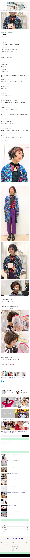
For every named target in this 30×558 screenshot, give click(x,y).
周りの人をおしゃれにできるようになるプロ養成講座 (15, 547)
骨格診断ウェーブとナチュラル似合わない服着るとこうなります (13, 454)
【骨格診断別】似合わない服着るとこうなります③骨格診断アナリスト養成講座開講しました (17, 492)
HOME (1, 542)
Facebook (13, 554)
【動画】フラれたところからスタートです (11, 505)
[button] (15, 288)
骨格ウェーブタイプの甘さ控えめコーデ (15, 378)
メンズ (15, 523)
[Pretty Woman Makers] (14, 1)
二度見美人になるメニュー (20, 377)
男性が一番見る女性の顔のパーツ (3, 377)
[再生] (1, 295)
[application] (15, 288)
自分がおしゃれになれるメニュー (15, 544)
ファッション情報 (15, 531)
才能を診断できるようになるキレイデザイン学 (15, 549)
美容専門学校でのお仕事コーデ (24, 377)
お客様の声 (13, 550)
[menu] (29, 1)
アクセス (19, 542)
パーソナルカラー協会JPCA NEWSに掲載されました (11, 378)
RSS (16, 554)
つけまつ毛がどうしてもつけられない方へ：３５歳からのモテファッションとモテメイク (7, 419)
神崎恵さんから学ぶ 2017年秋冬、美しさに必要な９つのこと (13, 473)
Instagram (15, 554)
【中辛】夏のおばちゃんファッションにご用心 (21, 407)
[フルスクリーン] (28, 295)
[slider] (14, 295)
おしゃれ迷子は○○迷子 (7, 377)
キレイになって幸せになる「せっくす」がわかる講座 (12, 486)
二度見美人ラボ (15, 525)
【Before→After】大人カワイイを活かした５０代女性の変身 (13, 460)
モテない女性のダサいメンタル (4, 407)
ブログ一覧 (3, 10)
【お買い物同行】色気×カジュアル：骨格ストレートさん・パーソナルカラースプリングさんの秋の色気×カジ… (7, 432)
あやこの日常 (7, 10)
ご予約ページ (7, 542)
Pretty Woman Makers (15, 527)
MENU (13, 542)
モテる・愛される (11, 10)
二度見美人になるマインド (15, 521)
